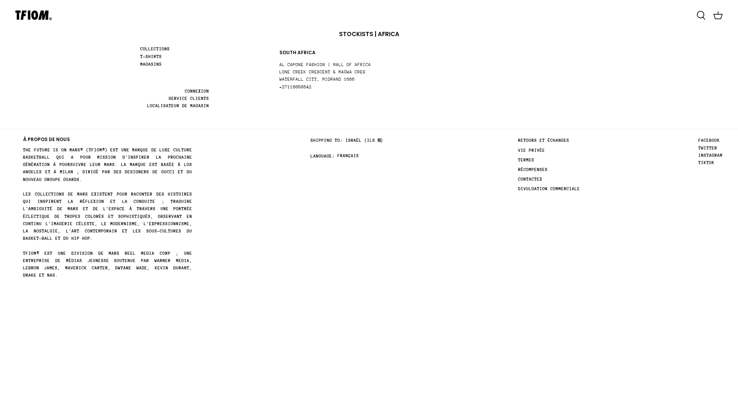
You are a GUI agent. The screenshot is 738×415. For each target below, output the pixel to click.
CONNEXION (197, 91)
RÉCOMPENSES (533, 169)
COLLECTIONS (155, 48)
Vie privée (531, 150)
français (348, 155)
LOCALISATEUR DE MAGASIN (178, 105)
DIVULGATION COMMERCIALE (549, 188)
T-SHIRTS (151, 56)
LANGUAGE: (323, 156)
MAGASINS (151, 64)
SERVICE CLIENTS (189, 98)
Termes (526, 160)
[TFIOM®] (33, 15)
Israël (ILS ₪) (364, 140)
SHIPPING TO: (327, 140)
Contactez (530, 179)
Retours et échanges (543, 140)
